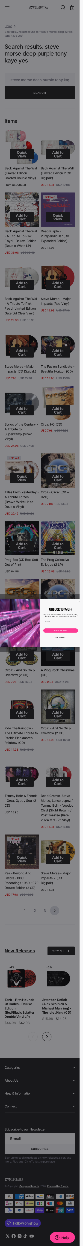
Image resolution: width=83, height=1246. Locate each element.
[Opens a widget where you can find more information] (62, 1238)
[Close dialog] (79, 601)
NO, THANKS (61, 637)
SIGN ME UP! (60, 630)
